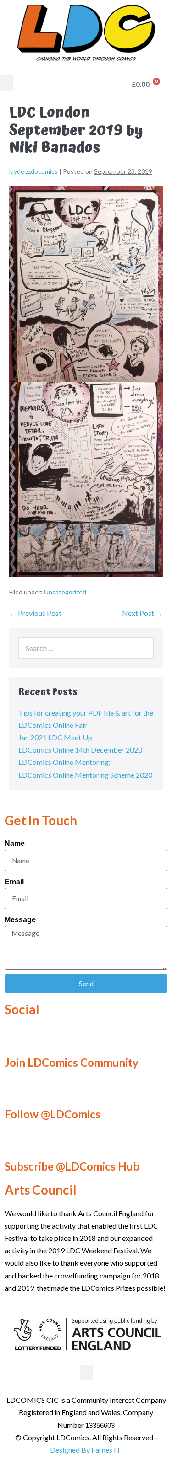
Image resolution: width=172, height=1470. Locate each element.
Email (14, 882)
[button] (6, 83)
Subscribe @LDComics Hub (72, 1166)
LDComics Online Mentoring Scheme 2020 (85, 774)
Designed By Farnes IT (85, 1449)
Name (15, 843)
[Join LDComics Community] (16, 1037)
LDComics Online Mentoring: (64, 762)
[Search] (141, 648)
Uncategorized (65, 592)
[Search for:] (86, 648)
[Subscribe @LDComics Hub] (16, 1141)
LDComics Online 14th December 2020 (80, 749)
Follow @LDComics (52, 1114)
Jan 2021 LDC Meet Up (55, 737)
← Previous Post (35, 613)
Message (20, 920)
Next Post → (142, 613)
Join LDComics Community (72, 1062)
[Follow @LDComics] (16, 1089)
